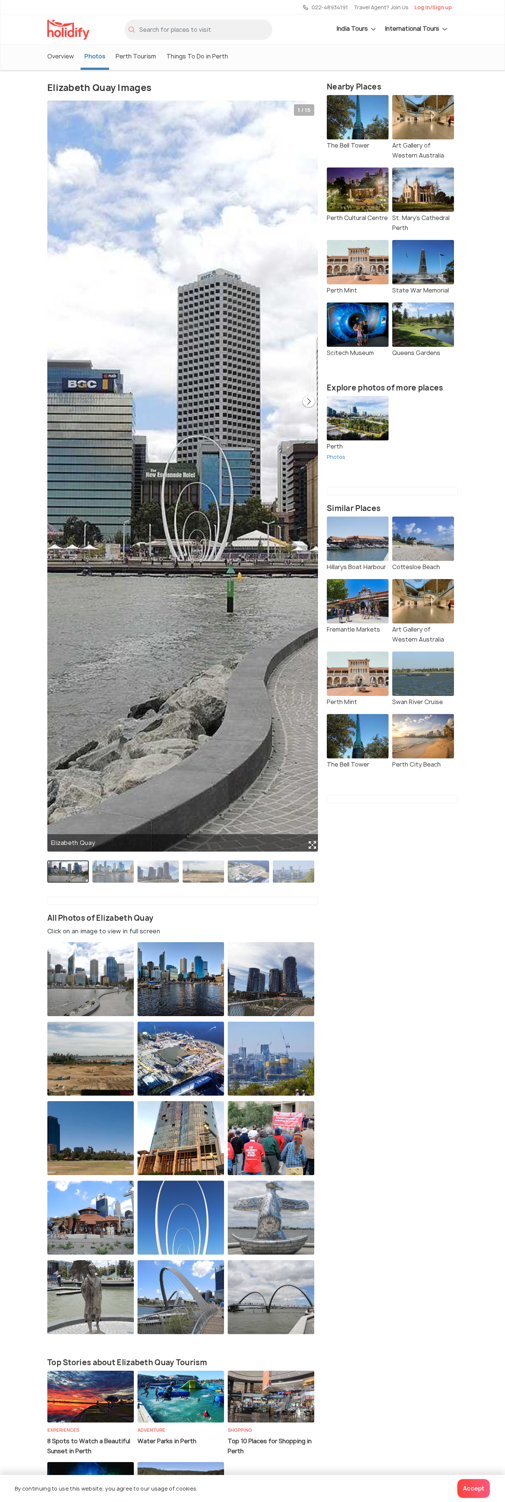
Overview (60, 56)
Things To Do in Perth (197, 56)
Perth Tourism (136, 56)
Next (308, 402)
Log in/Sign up (433, 7)
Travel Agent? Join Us (381, 7)
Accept (473, 1488)
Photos (94, 56)
